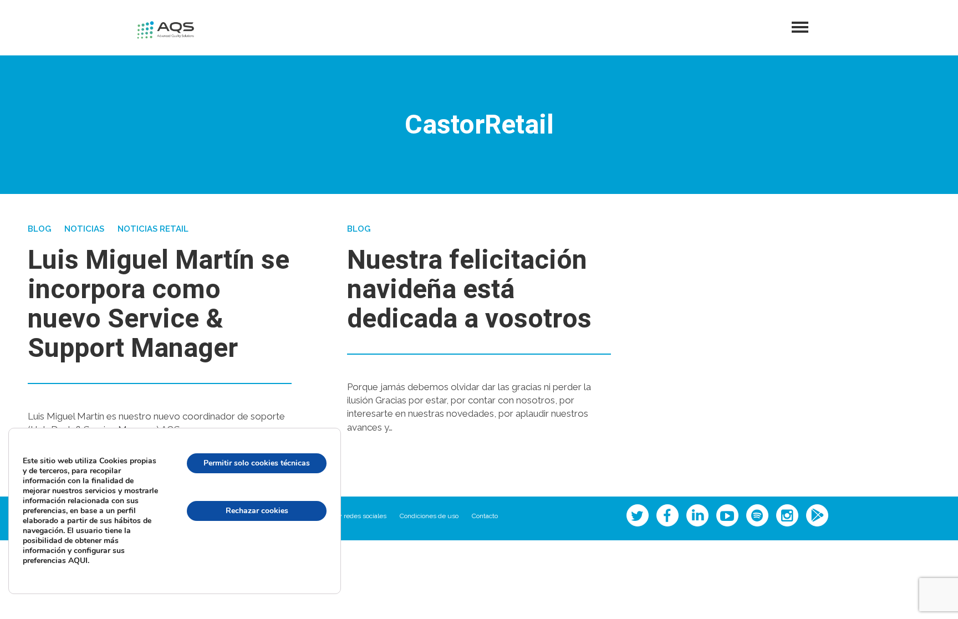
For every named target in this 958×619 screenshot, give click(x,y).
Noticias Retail (153, 229)
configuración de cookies (256, 558)
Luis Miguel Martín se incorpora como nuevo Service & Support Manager (158, 304)
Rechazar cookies (257, 510)
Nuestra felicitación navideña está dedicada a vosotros (469, 290)
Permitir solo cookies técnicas (256, 463)
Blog (39, 229)
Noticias (84, 229)
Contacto (485, 516)
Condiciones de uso (429, 516)
